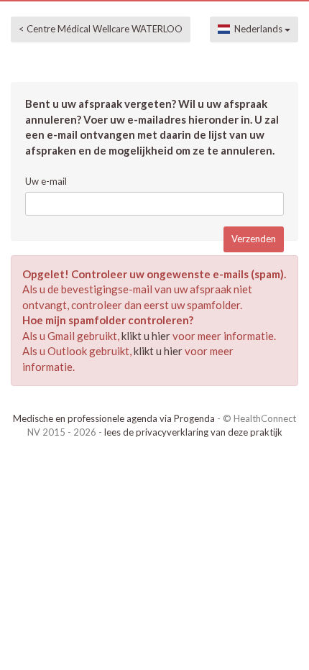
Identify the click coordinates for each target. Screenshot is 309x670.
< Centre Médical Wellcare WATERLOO (101, 29)
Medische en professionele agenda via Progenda (114, 418)
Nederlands (257, 29)
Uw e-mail (46, 181)
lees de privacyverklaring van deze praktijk (193, 432)
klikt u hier (145, 335)
